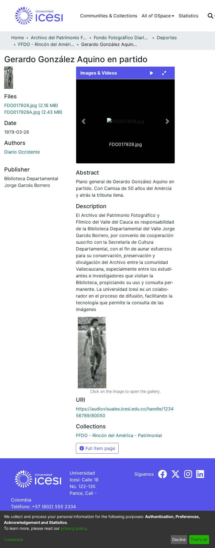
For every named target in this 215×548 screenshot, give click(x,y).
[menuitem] (158, 15)
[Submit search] (210, 15)
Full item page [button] (99, 448)
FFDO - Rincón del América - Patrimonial (46, 44)
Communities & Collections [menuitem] (108, 15)
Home (17, 37)
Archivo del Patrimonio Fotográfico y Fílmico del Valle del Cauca (59, 37)
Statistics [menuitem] (188, 15)
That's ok (199, 539)
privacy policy (74, 528)
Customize (13, 539)
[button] (83, 121)
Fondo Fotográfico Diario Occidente (122, 37)
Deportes (167, 37)
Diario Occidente (22, 152)
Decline (179, 539)
